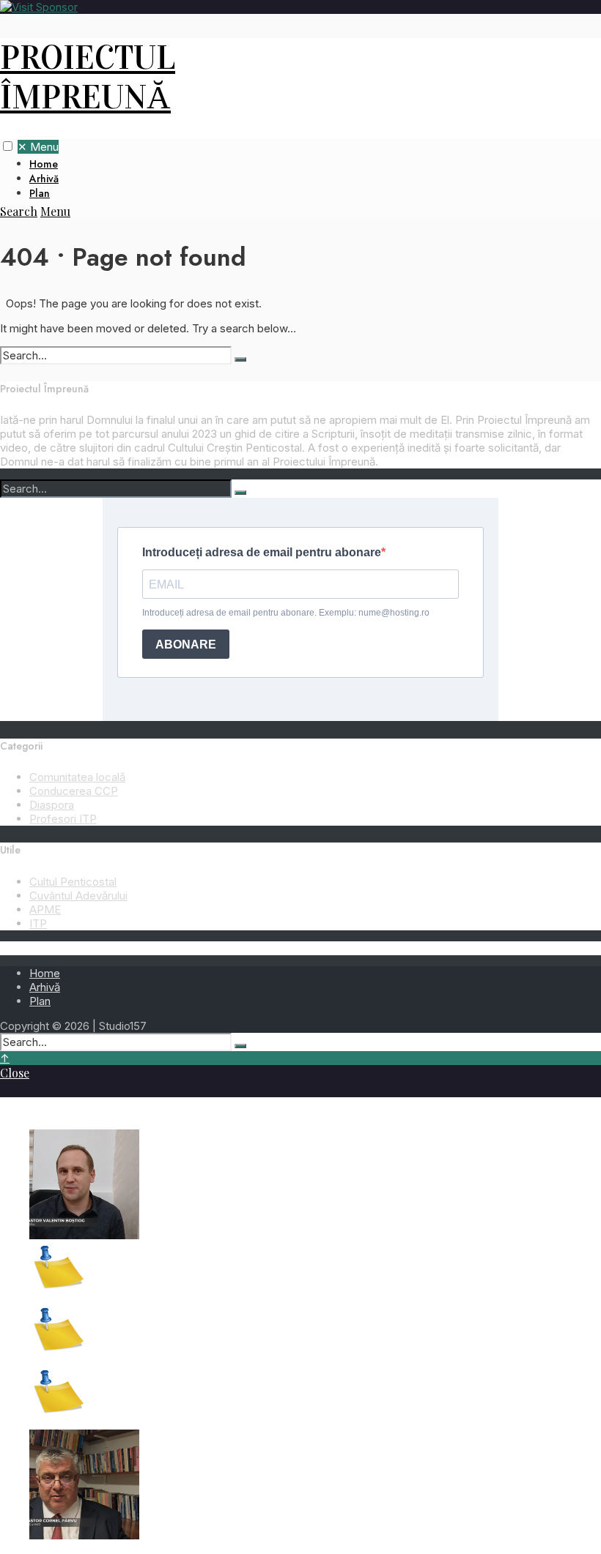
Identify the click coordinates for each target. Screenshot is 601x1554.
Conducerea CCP (73, 791)
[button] (7, 146)
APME (45, 909)
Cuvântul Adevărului (78, 896)
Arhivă (44, 178)
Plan (39, 193)
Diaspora (51, 805)
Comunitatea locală (77, 777)
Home (43, 164)
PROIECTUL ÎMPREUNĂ (87, 77)
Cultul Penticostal (73, 882)
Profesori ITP (63, 819)
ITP (38, 923)
